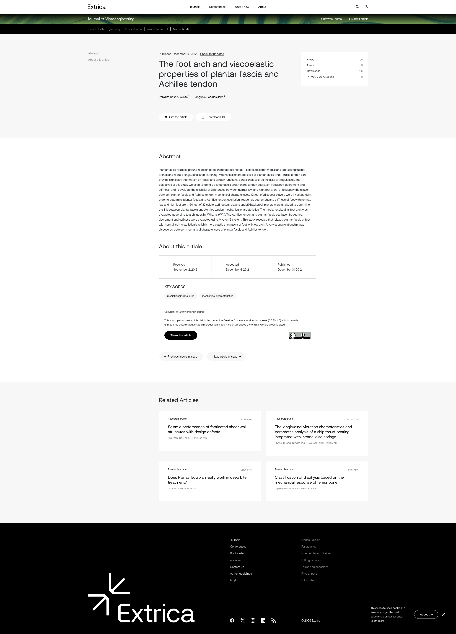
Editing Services (311, 560)
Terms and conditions (314, 566)
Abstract (93, 53)
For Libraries (308, 546)
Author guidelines (241, 573)
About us (235, 560)
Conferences (217, 6)
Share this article (180, 335)
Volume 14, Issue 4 (157, 29)
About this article (99, 59)
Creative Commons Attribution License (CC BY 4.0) (252, 320)
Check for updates (212, 54)
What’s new (241, 6)
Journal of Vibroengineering (111, 19)
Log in (233, 580)
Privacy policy (309, 573)
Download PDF (216, 117)
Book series (237, 553)
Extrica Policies (310, 539)
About (262, 6)
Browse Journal (133, 29)
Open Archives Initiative (316, 553)
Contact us (237, 566)
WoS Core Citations (322, 76)
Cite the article (178, 117)
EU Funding (308, 580)
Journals (195, 6)
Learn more (377, 620)
